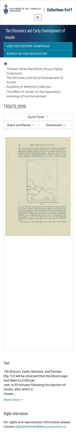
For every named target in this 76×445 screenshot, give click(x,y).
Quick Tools (36, 117)
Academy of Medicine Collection (29, 87)
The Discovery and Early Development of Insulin (35, 80)
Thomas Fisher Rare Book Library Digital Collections (35, 71)
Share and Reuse (19, 125)
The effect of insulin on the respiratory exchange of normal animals (33, 94)
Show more (12, 400)
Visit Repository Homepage (28, 46)
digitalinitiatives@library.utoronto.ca (40, 427)
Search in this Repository (27, 54)
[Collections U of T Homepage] (5, 64)
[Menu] (38, 17)
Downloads (54, 125)
